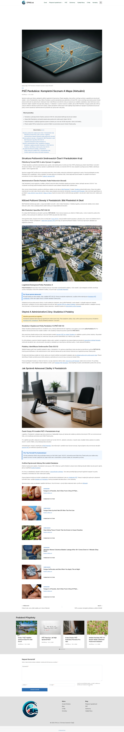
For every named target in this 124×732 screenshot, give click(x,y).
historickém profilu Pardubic (73, 306)
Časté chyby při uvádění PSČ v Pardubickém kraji (37, 150)
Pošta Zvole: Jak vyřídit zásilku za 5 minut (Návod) (36, 607)
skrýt (42, 130)
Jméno (24, 685)
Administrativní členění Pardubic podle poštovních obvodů (39, 136)
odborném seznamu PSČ (48, 220)
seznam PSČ (25, 447)
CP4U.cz (25, 94)
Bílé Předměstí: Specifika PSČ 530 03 (34, 140)
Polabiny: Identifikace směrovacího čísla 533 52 (36, 147)
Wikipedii (85, 483)
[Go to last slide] (18, 634)
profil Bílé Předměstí (62, 289)
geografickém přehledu (56, 471)
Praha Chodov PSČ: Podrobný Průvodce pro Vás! (72, 639)
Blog (63, 706)
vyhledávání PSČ (72, 477)
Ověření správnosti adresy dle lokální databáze (36, 152)
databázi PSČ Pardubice (61, 362)
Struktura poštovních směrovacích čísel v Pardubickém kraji (38, 133)
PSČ (66, 2)
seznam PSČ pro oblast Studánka (66, 304)
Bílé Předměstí (65, 189)
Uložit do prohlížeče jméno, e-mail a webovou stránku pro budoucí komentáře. (88, 684)
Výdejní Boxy (81, 2)
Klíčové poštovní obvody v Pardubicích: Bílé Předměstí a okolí (39, 138)
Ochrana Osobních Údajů (67, 722)
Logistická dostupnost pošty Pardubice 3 (35, 141)
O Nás (88, 2)
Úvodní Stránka (66, 704)
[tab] (59, 649)
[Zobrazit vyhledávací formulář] (100, 2)
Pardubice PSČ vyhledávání (30, 320)
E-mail (52, 685)
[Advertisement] (62, 15)
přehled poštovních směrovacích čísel (86, 355)
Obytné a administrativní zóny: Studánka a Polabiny (36, 143)
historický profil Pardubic (78, 191)
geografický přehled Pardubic (92, 340)
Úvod (45, 2)
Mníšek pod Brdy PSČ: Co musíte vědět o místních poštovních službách (97, 639)
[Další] (105, 634)
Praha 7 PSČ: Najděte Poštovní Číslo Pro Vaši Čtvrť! (25, 639)
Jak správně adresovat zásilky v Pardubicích (34, 148)
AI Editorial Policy (62, 730)
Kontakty (95, 2)
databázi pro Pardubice (41, 479)
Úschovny (72, 2)
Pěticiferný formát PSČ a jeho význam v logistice (37, 134)
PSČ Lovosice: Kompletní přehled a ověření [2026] (88, 607)
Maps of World (48, 193)
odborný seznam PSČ (49, 176)
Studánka (77, 189)
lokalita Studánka (35, 468)
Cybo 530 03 (38, 193)
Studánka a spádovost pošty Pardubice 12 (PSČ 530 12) (39, 145)
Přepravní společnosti (91, 704)
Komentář (25, 666)
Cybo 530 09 (31, 193)
